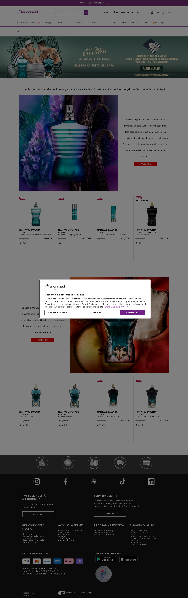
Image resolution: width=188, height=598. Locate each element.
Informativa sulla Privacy (116, 307)
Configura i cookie (57, 313)
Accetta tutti (132, 313)
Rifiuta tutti (95, 313)
